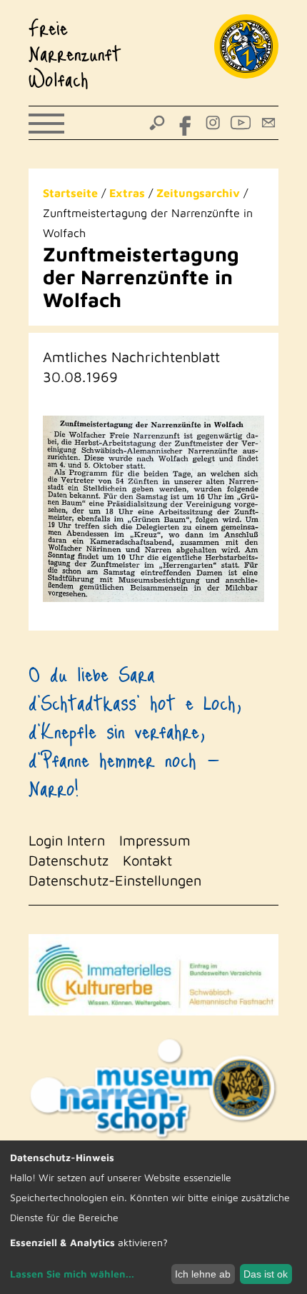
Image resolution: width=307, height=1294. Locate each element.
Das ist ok (265, 1274)
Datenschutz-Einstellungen (115, 880)
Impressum (155, 840)
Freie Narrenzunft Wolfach (75, 52)
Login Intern (67, 840)
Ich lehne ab (203, 1274)
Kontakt (147, 860)
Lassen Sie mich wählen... (72, 1274)
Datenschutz (69, 860)
